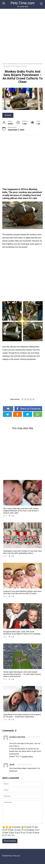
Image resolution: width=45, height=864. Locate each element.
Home (4, 64)
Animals (8, 115)
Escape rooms (27, 756)
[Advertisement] (22, 37)
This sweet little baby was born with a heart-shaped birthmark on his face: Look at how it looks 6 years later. (21, 510)
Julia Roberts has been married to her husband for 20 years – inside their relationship (22, 715)
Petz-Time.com (22, 3)
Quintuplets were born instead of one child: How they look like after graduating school (22, 552)
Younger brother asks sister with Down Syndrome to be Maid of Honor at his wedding (21, 633)
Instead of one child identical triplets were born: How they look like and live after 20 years (22, 592)
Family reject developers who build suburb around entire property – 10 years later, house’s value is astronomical (22, 674)
